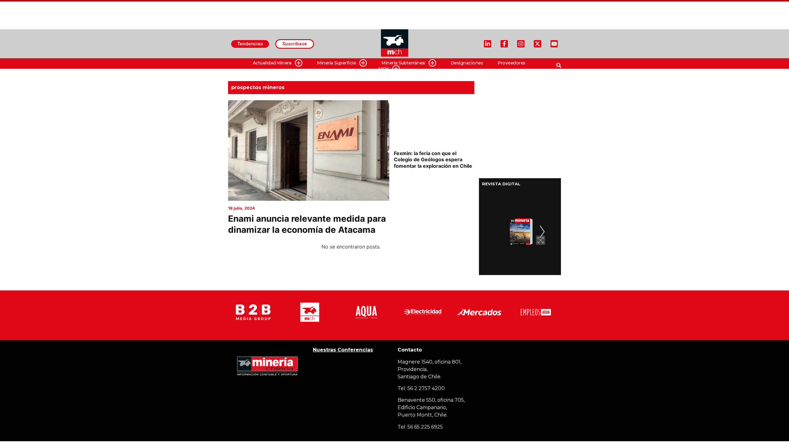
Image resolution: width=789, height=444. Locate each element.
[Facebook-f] (504, 43)
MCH (383, 69)
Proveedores (511, 63)
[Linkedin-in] (487, 43)
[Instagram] (521, 43)
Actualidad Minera (272, 63)
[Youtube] (554, 43)
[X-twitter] (537, 43)
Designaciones (467, 63)
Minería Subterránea (403, 63)
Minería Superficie (336, 63)
